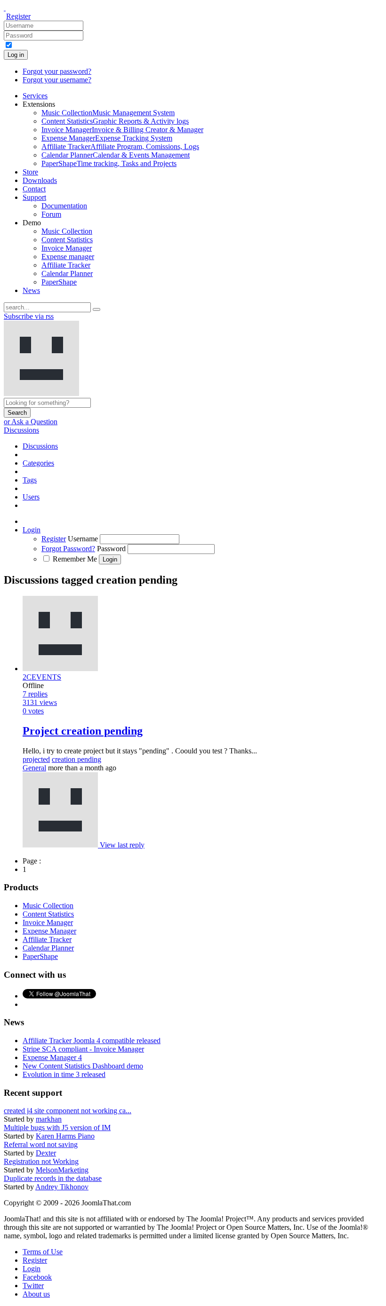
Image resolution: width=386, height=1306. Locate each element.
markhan (49, 1119)
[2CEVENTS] (61, 845)
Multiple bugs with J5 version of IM (57, 1128)
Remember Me (75, 559)
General (34, 768)
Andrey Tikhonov (61, 1187)
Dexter (46, 1153)
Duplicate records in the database (53, 1178)
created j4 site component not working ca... (67, 1111)
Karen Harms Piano (65, 1136)
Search (17, 412)
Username (83, 539)
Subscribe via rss (29, 316)
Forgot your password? (57, 71)
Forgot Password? (68, 549)
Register (18, 16)
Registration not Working (41, 1161)
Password (111, 549)
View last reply (122, 845)
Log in (16, 54)
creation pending (76, 759)
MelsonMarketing (62, 1170)
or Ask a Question (30, 422)
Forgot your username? (57, 80)
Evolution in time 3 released (64, 1074)
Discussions (21, 430)
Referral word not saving (41, 1144)
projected (36, 759)
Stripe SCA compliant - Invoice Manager (83, 1049)
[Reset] (96, 309)
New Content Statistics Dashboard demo (83, 1066)
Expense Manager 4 (52, 1057)
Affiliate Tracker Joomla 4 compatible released (92, 1041)
